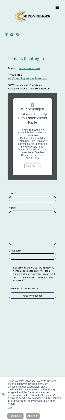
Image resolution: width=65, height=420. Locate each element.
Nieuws (13, 207)
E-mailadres (15, 250)
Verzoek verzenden (32, 295)
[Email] (11, 34)
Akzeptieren (32, 166)
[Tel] (17, 34)
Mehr (10, 407)
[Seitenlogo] (32, 16)
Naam (12, 193)
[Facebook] (6, 34)
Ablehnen (32, 415)
